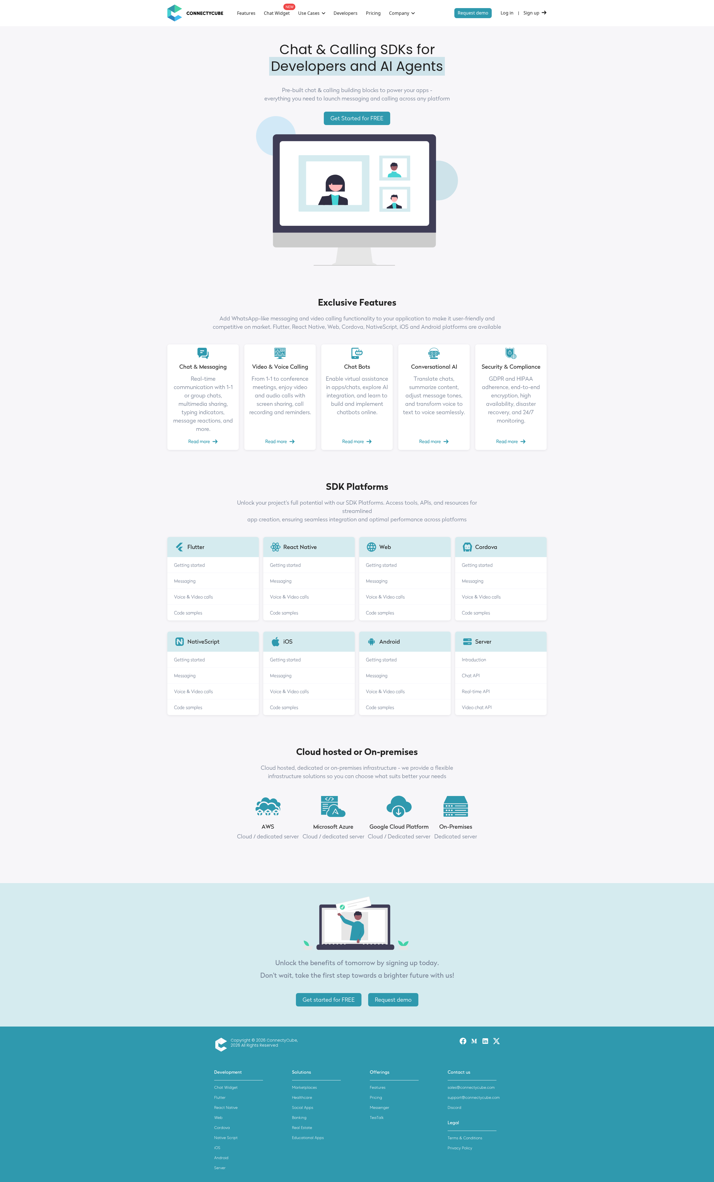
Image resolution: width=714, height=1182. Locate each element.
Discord (454, 1107)
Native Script (226, 1137)
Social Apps (302, 1107)
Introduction (474, 659)
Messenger (379, 1107)
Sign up (531, 13)
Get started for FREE (329, 999)
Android (221, 1157)
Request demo (473, 13)
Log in (507, 13)
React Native (226, 1107)
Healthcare (302, 1097)
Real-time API (476, 691)
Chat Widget (277, 13)
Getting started (189, 565)
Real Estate (302, 1127)
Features (246, 13)
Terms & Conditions (465, 1138)
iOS (217, 1147)
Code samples (188, 612)
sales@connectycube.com (471, 1087)
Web (218, 1117)
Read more (199, 441)
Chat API (471, 675)
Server (220, 1168)
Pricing (373, 13)
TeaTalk (377, 1117)
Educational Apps (308, 1137)
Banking (299, 1117)
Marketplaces (304, 1087)
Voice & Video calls (193, 597)
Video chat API (477, 707)
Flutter (220, 1097)
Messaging (185, 581)
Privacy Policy (460, 1148)
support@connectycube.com (474, 1097)
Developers (346, 13)
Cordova (222, 1127)
